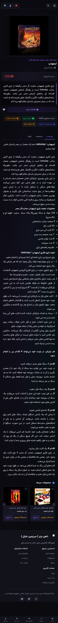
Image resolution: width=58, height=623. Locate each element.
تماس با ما (24, 562)
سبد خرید (51, 578)
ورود (53, 573)
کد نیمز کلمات (21, 511)
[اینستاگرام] (36, 599)
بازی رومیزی (44, 60)
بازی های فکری (34, 60)
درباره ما (25, 558)
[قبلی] (54, 504)
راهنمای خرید (23, 553)
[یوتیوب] (22, 599)
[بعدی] (4, 504)
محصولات (51, 558)
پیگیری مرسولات (48, 582)
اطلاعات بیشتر (31, 109)
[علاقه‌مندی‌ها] (16, 6)
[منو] (54, 5)
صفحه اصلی (50, 553)
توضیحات (49, 136)
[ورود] (10, 6)
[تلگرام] (29, 599)
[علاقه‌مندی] (53, 489)
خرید (34, 517)
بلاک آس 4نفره (48, 511)
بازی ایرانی (53, 60)
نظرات (29, 136)
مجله (53, 562)
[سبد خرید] (4, 6)
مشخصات (39, 136)
